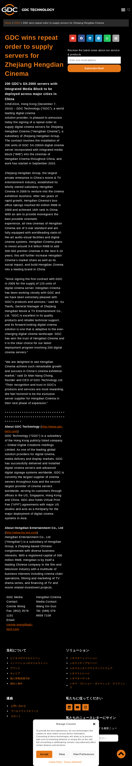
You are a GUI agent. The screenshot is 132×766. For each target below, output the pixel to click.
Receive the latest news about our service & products (94, 52)
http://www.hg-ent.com (21, 532)
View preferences (83, 754)
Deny (62, 754)
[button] (94, 724)
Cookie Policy (55, 762)
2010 (17, 23)
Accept (44, 754)
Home (8, 23)
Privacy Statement (73, 762)
